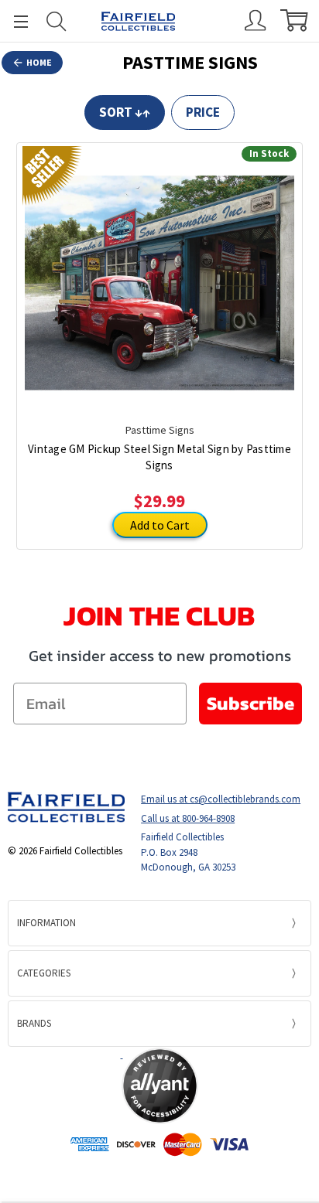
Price (203, 112)
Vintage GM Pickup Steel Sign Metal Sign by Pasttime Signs (159, 456)
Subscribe (250, 703)
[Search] (56, 21)
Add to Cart (160, 525)
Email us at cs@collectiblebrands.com (220, 799)
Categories (43, 973)
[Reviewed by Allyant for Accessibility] (160, 1086)
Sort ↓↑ (124, 112)
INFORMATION (46, 922)
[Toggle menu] (14, 21)
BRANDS (34, 1023)
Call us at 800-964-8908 (188, 818)
